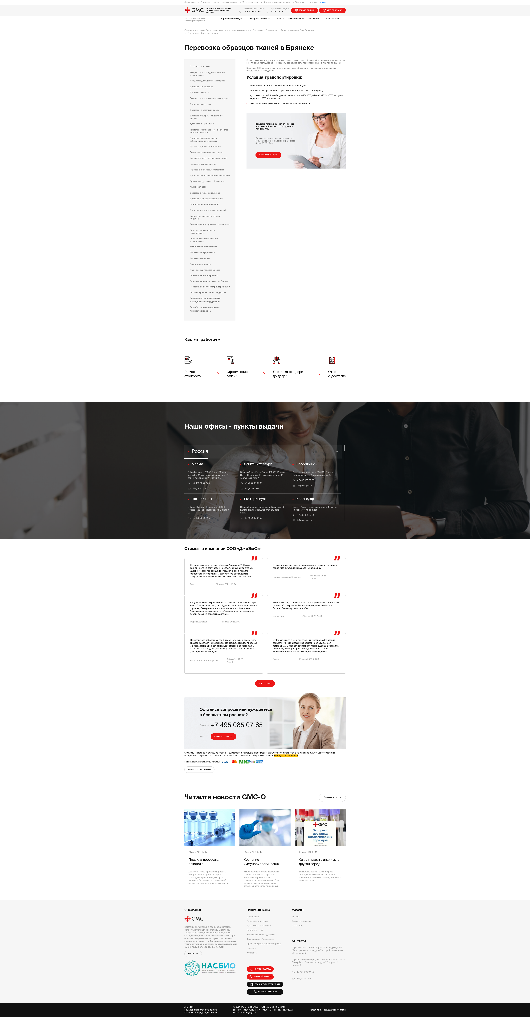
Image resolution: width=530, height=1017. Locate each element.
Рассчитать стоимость (267, 984)
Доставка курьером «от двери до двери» (206, 117)
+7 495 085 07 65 (252, 12)
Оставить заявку (268, 155)
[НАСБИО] (209, 966)
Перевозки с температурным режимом (210, 287)
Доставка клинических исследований (208, 210)
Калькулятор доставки (286, 756)
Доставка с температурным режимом (219, 2)
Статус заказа (334, 10)
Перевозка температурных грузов (206, 152)
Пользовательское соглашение (200, 1010)
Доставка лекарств (199, 93)
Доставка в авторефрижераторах (206, 199)
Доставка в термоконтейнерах (205, 193)
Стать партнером (267, 992)
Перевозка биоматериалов (204, 276)
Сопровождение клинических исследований (204, 240)
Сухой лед (297, 926)
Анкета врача (333, 19)
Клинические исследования (277, 2)
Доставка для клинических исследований (210, 176)
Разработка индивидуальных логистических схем (205, 309)
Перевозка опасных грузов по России (209, 281)
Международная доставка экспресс (207, 81)
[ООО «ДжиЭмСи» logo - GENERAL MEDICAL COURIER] (194, 10)
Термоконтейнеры (296, 19)
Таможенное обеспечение (203, 246)
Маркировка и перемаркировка (205, 270)
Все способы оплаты (199, 769)
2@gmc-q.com (200, 489)
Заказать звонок (223, 736)
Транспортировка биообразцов (205, 147)
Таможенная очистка (200, 258)
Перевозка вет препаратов (203, 164)
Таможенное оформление (202, 253)
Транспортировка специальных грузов (208, 158)
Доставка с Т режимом (202, 124)
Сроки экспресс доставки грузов (264, 944)
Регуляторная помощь (200, 264)
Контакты (313, 2)
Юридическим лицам (232, 19)
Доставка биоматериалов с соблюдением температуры (203, 139)
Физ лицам (313, 19)
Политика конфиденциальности (200, 1013)
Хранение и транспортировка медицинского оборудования (205, 300)
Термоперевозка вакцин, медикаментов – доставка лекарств (210, 131)
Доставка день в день (200, 104)
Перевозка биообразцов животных (207, 170)
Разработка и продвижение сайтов (327, 1010)
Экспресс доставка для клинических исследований (207, 74)
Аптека (280, 19)
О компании (190, 2)
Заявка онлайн (306, 10)
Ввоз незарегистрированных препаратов (210, 224)
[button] (263, 452)
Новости (251, 948)
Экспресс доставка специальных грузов (209, 98)
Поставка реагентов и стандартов (208, 293)
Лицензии (193, 954)
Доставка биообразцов (201, 87)
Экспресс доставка (259, 19)
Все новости (331, 798)
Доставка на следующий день (204, 110)
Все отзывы (265, 683)
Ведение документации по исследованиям (202, 231)
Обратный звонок (262, 976)
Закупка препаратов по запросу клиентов (205, 217)
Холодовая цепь (250, 2)
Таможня (299, 2)
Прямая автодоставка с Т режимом (207, 181)
